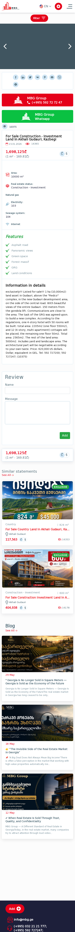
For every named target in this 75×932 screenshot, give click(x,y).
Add (65, 435)
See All (6, 475)
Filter (36, 18)
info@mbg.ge (23, 919)
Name (9, 384)
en (46, 6)
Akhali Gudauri (17, 534)
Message (11, 399)
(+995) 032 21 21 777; (30, 926)
